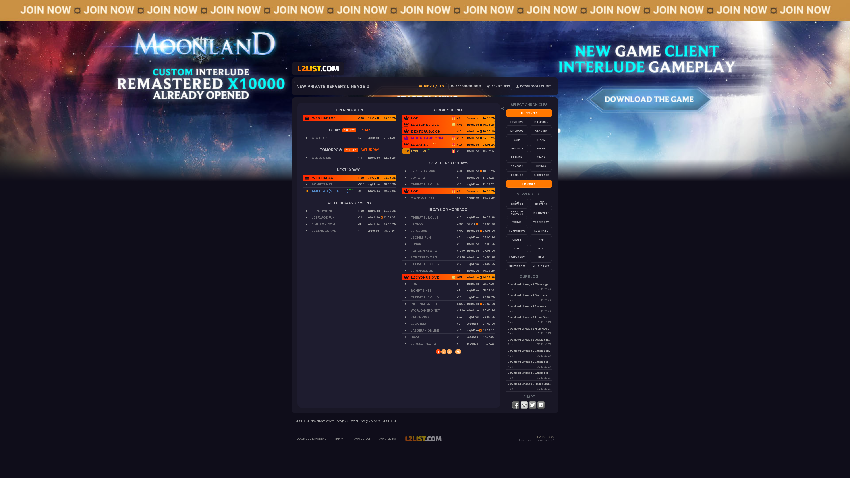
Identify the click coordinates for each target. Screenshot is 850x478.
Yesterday (541, 222)
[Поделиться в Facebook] (515, 405)
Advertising (387, 438)
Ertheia (517, 157)
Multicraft (541, 266)
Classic (541, 130)
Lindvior (517, 148)
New (541, 257)
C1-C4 (541, 157)
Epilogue (517, 130)
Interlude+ (541, 212)
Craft (517, 239)
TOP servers (541, 203)
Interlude (541, 121)
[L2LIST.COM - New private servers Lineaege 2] (423, 441)
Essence (517, 175)
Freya (541, 148)
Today (517, 222)
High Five (517, 121)
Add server (362, 438)
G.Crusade (541, 175)
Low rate (541, 230)
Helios (541, 166)
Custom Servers (517, 212)
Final (541, 139)
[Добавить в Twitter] (532, 405)
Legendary (517, 257)
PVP (541, 239)
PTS (541, 248)
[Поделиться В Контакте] (541, 405)
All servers (529, 113)
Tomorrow (517, 230)
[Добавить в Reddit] (524, 405)
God (517, 139)
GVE (517, 248)
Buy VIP (340, 438)
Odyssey (517, 166)
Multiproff (517, 266)
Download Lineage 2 (311, 438)
